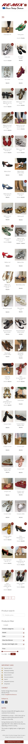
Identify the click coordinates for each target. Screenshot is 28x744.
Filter (13, 654)
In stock (6, 625)
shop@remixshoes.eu (11, 694)
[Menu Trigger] (25, 5)
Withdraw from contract (14, 742)
